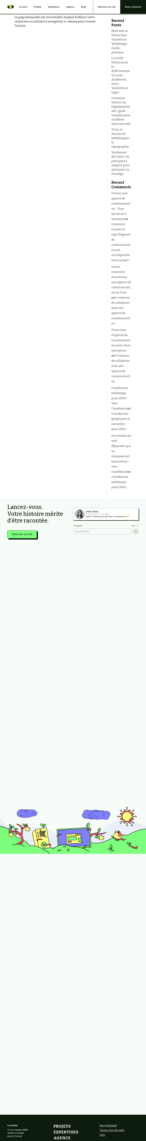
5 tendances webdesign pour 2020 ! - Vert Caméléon (120, 398)
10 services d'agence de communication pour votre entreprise (120, 340)
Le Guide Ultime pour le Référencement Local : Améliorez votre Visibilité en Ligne (120, 75)
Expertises (54, 7)
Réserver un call (107, 7)
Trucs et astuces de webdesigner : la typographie (120, 138)
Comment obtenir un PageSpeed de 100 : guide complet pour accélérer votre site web (121, 110)
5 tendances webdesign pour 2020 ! (119, 482)
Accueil (23, 7)
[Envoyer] (136, 531)
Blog (83, 7)
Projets (37, 7)
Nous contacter (133, 7)
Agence (70, 7)
